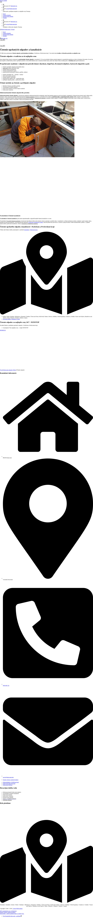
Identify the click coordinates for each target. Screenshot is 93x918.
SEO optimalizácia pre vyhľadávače (8, 911)
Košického (26, 229)
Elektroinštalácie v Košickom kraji (11, 782)
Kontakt (5, 36)
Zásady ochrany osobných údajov (10, 779)
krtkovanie (5, 68)
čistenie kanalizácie (30, 96)
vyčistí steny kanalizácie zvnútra (35, 222)
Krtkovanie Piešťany (7, 784)
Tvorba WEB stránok (17, 908)
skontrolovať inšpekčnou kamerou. (30, 223)
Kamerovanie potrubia (8, 34)
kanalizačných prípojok (40, 98)
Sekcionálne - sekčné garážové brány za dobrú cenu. (12, 913)
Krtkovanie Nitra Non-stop (9, 783)
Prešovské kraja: (34, 229)
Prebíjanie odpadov (7, 800)
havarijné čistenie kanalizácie (13, 221)
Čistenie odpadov (7, 33)
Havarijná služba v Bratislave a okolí (11, 319)
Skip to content (3, 0)
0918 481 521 (4, 38)
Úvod (4, 32)
